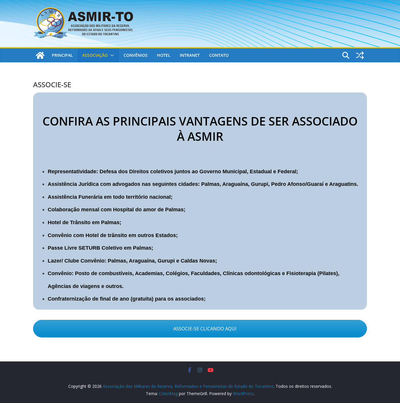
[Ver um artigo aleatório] (360, 55)
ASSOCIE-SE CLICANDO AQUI (204, 328)
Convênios (136, 55)
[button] (111, 55)
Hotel (163, 55)
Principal (62, 55)
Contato (219, 55)
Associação (95, 55)
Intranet (190, 55)
